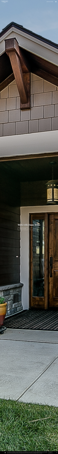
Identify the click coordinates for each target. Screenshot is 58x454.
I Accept (50, 452)
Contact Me (35, 228)
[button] (56, 452)
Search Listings (22, 228)
